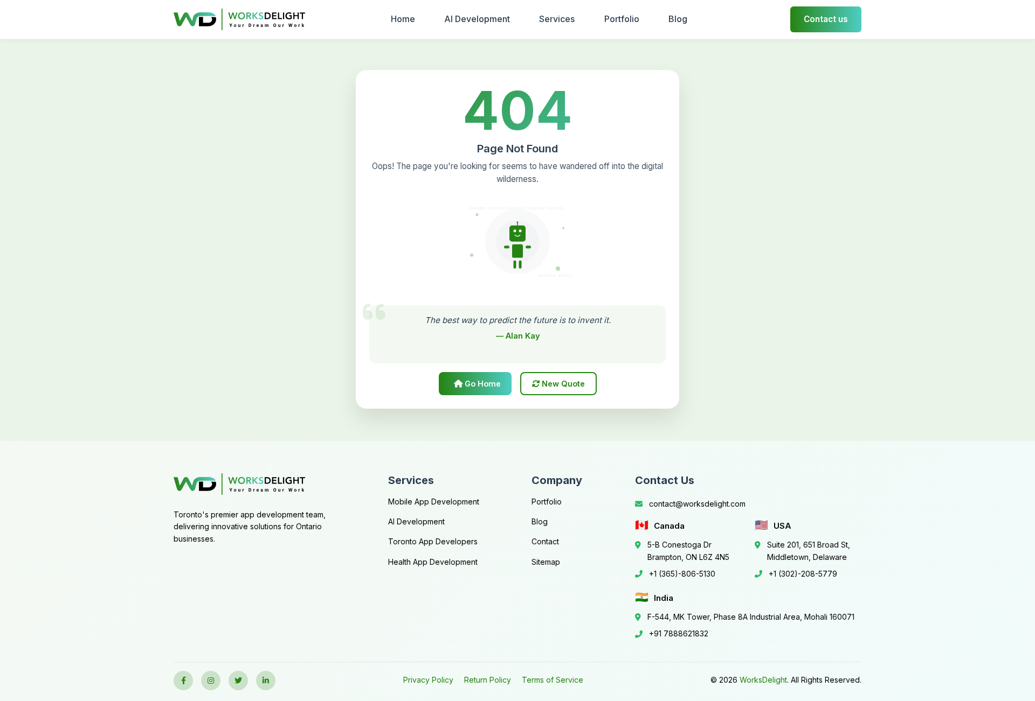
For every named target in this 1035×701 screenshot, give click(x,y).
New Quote (562, 383)
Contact (545, 541)
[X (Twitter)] (238, 680)
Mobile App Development (433, 501)
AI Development (477, 18)
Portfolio (621, 18)
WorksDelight (763, 679)
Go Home (482, 383)
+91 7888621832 (678, 633)
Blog (677, 18)
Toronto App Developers (433, 541)
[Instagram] (210, 680)
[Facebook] (183, 680)
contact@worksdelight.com (697, 503)
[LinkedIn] (265, 680)
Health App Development (433, 561)
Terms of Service (552, 679)
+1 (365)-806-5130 (682, 573)
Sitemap (546, 561)
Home (403, 18)
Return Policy (487, 679)
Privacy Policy (428, 679)
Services (557, 18)
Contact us (826, 19)
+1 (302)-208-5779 (803, 573)
